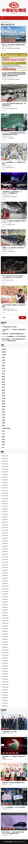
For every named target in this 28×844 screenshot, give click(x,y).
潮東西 (3, 379)
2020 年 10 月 (5, 623)
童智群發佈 (5, 46)
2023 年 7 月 (5, 538)
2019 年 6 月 (5, 665)
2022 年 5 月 (5, 575)
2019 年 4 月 (5, 671)
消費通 (3, 403)
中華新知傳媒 (14, 10)
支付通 (3, 371)
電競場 (3, 412)
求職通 (3, 422)
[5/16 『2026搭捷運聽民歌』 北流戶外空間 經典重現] (14, 797)
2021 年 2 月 (5, 612)
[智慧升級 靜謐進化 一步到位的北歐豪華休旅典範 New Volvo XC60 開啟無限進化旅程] (14, 821)
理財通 (3, 368)
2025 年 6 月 (5, 479)
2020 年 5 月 (5, 636)
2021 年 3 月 (5, 610)
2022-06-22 (10, 77)
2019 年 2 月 (5, 676)
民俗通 (3, 417)
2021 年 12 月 (5, 586)
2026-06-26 (10, 733)
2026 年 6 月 (5, 455)
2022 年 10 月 (5, 562)
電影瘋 (3, 392)
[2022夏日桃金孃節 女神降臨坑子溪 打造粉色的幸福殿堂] (14, 294)
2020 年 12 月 (5, 618)
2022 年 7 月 (5, 570)
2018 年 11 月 (5, 684)
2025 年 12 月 (5, 463)
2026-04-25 (10, 835)
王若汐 (3, 433)
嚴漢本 (10, 41)
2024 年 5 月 (5, 511)
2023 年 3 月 (5, 549)
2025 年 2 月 (5, 487)
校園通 (3, 406)
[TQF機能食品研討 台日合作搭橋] (14, 721)
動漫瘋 (3, 390)
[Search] (26, 18)
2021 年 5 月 (5, 604)
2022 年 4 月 (5, 578)
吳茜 (3, 447)
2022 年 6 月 (5, 572)
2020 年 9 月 (5, 626)
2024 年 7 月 (5, 506)
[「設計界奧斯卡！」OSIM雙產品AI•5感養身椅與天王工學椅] (14, 746)
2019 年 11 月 (5, 652)
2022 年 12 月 (5, 556)
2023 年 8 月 (5, 535)
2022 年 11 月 (5, 559)
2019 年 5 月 (5, 668)
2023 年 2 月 (5, 551)
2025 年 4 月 (5, 482)
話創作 (3, 409)
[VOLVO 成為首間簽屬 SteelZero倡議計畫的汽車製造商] (14, 152)
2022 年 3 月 (5, 580)
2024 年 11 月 (5, 495)
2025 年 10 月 (5, 469)
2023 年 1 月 (5, 554)
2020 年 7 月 (5, 631)
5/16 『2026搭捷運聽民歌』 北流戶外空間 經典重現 (14, 336)
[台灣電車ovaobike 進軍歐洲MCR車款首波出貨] (13, 237)
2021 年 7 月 (5, 599)
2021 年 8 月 (5, 596)
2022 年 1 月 (5, 583)
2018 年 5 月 (5, 697)
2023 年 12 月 (5, 525)
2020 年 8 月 (5, 628)
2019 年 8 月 (5, 660)
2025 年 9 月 (5, 471)
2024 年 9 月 (5, 501)
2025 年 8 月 (5, 474)
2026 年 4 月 (5, 458)
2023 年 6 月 (5, 541)
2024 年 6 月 (5, 509)
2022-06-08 (10, 165)
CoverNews (15, 841)
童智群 (14, 41)
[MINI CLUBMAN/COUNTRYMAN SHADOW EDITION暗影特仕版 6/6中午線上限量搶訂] (14, 265)
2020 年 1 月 (5, 647)
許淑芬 (3, 444)
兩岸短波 (4, 352)
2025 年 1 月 (5, 490)
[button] (2, 18)
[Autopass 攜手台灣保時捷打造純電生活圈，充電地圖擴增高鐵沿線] (14, 93)
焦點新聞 (3, 69)
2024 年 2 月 (5, 519)
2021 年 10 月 (5, 591)
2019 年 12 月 (5, 650)
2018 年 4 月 (5, 700)
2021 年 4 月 (5, 607)
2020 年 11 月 (5, 620)
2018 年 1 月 (5, 703)
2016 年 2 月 (5, 705)
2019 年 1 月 (5, 679)
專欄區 (3, 420)
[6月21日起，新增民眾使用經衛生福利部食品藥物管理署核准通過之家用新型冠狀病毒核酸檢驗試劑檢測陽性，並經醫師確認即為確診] (14, 62)
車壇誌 (3, 41)
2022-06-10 (10, 136)
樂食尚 (3, 387)
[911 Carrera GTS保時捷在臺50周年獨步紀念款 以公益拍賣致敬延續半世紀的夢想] (14, 122)
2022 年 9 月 (5, 564)
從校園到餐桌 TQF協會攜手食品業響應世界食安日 (13, 333)
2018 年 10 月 (5, 687)
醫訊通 (3, 401)
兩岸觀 (3, 398)
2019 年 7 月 (5, 663)
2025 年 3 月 (5, 485)
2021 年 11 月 (5, 588)
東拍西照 (4, 354)
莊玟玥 (7, 41)
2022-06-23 (10, 46)
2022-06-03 (10, 278)
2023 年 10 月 (5, 530)
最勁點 (3, 382)
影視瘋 (3, 395)
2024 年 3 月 (5, 517)
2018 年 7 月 (5, 695)
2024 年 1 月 (5, 522)
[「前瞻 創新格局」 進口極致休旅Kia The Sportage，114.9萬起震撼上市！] (14, 181)
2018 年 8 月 (5, 692)
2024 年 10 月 (5, 498)
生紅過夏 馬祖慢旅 (6, 428)
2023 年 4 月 (5, 546)
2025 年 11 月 (5, 466)
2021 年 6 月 (5, 602)
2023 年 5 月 (5, 543)
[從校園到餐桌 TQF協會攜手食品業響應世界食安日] (14, 772)
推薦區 (3, 425)
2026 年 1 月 (5, 461)
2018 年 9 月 (5, 689)
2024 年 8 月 (5, 503)
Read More (4, 50)
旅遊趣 (3, 301)
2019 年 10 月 (5, 655)
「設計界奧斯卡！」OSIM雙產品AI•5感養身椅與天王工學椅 (14, 330)
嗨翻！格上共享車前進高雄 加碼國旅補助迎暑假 (13, 44)
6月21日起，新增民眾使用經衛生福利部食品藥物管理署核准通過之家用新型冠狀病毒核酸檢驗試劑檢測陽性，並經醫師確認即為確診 (14, 74)
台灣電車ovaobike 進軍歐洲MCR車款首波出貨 (13, 247)
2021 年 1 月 (5, 615)
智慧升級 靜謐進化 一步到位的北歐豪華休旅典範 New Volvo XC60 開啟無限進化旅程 (14, 339)
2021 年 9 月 (5, 594)
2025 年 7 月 (5, 477)
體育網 (3, 376)
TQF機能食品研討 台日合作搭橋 (9, 326)
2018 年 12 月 (5, 681)
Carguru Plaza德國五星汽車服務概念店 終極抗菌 (14, 220)
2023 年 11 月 (5, 527)
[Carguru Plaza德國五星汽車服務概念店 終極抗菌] (14, 210)
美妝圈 (3, 384)
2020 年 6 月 (5, 634)
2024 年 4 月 (5, 514)
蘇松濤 (3, 442)
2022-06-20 (10, 106)
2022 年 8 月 (5, 567)
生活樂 (3, 362)
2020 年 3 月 (5, 642)
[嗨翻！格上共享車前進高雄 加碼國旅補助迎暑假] (13, 34)
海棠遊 (3, 360)
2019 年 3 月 (5, 673)
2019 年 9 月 (5, 658)
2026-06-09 (10, 759)
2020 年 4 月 (5, 639)
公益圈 (3, 414)
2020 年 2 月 (5, 644)
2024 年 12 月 (5, 493)
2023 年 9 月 (5, 533)
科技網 (3, 373)
